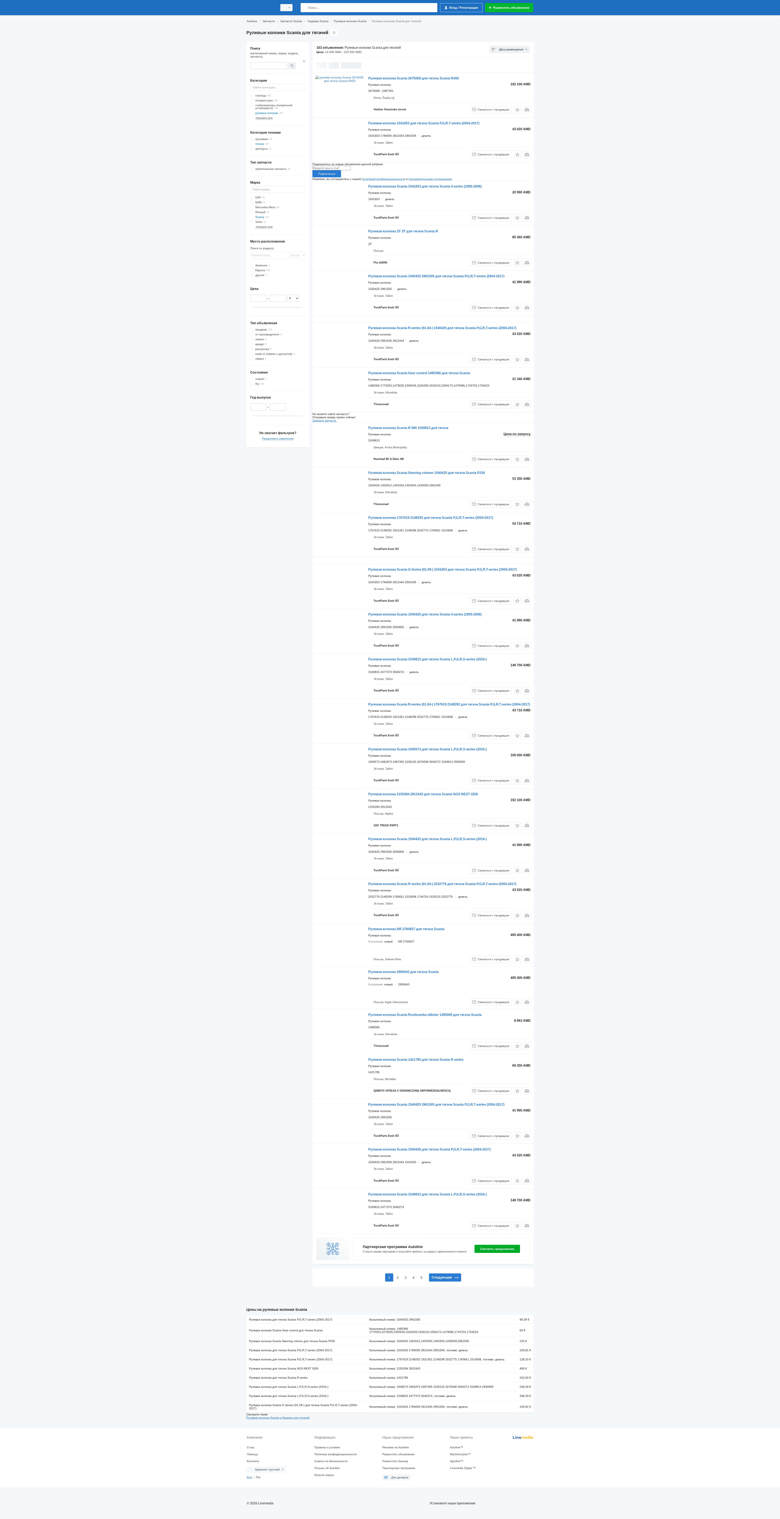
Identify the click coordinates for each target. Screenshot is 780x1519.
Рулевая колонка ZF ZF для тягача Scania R (403, 231)
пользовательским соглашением (430, 179)
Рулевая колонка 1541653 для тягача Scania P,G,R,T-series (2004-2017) (423, 123)
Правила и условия (327, 1447)
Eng (249, 1477)
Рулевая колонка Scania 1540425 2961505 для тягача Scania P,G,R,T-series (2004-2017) (436, 276)
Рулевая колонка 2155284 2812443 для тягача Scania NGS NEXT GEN (423, 794)
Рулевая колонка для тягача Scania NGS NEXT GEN (283, 1368)
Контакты (253, 1461)
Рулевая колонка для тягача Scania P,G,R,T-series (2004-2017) (290, 1319)
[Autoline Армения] (261, 7)
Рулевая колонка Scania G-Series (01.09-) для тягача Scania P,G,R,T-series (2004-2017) (303, 1406)
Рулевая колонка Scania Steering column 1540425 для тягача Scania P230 (426, 473)
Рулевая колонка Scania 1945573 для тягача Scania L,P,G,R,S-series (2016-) (427, 749)
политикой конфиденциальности (383, 179)
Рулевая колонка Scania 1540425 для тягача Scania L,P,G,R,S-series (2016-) (427, 839)
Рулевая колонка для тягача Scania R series (278, 1377)
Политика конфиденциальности (335, 1454)
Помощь (252, 1454)
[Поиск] (304, 7)
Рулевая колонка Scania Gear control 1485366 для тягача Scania (419, 373)
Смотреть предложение (497, 1248)
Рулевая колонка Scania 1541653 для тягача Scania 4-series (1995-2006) (425, 186)
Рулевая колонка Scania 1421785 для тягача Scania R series (416, 1059)
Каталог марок (324, 1475)
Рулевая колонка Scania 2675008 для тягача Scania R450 (413, 78)
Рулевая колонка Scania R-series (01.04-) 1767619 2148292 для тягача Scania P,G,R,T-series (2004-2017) (449, 704)
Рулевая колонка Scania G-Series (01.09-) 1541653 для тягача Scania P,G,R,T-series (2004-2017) (442, 569)
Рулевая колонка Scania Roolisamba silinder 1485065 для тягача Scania (425, 1014)
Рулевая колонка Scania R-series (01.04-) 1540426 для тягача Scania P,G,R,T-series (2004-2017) (442, 328)
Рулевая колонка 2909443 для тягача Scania (403, 972)
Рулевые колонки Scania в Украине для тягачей (278, 1417)
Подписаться (326, 173)
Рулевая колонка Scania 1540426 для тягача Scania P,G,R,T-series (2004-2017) (429, 1149)
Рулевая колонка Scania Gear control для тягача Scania (286, 1330)
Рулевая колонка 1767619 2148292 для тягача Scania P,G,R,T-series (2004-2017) (430, 517)
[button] (517, 109)
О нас (251, 1447)
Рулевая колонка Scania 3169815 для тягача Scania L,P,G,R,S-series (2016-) (427, 659)
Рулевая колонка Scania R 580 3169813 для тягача (408, 428)
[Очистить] (304, 61)
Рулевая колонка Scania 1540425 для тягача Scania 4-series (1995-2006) (425, 614)
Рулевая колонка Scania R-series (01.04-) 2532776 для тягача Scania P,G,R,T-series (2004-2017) (442, 884)
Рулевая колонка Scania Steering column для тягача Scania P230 (292, 1341)
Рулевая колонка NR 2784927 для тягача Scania (406, 929)
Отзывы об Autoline (327, 1468)
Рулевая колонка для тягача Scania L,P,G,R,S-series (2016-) (288, 1386)
